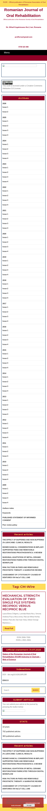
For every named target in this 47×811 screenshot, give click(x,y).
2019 (4, 257)
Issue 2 (5, 112)
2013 (4, 397)
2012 (4, 420)
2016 (4, 327)
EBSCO (6, 680)
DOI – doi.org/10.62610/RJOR (15, 675)
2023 (4, 164)
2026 (4, 103)
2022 (4, 187)
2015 (4, 350)
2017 (4, 303)
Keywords (7, 513)
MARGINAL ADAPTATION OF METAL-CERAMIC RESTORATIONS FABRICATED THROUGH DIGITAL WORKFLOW (23, 560)
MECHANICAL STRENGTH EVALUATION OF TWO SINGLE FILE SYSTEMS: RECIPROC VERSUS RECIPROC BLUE (21, 602)
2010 (4, 462)
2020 (4, 234)
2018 (4, 280)
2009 (4, 485)
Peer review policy (10, 525)
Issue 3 (5, 130)
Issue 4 (5, 135)
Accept (29, 805)
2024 (4, 141)
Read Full (10, 629)
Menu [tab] (7, 52)
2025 (4, 117)
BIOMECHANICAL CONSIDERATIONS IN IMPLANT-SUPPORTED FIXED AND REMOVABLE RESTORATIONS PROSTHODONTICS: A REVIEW (23, 550)
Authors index (8, 508)
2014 (4, 373)
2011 (4, 443)
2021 (4, 210)
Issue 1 (5, 107)
